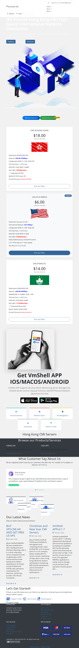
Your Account (18, 500)
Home (49, 7)
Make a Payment (47, 510)
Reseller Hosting (46, 614)
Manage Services (36, 502)
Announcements (16, 415)
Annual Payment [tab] (49, 118)
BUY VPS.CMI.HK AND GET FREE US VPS (15, 530)
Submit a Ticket (51, 427)
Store (48, 9)
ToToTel (21, 42)
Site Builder (10, 630)
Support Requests (24, 508)
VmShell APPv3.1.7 (59, 527)
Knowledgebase (62, 415)
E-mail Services (11, 627)
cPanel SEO (9, 634)
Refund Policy (45, 647)
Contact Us (44, 616)
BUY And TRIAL (39, 186)
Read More (10, 583)
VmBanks (11, 42)
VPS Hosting (45, 612)
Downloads (28, 427)
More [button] (49, 11)
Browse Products (12, 453)
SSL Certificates (11, 625)
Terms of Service (46, 618)
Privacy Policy (34, 647)
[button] (35, 489)
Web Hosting (45, 608)
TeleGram (30, 42)
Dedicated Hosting (47, 610)
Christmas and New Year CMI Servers (38, 529)
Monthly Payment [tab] (31, 118)
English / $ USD (14, 642)
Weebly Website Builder (14, 632)
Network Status (39, 415)
